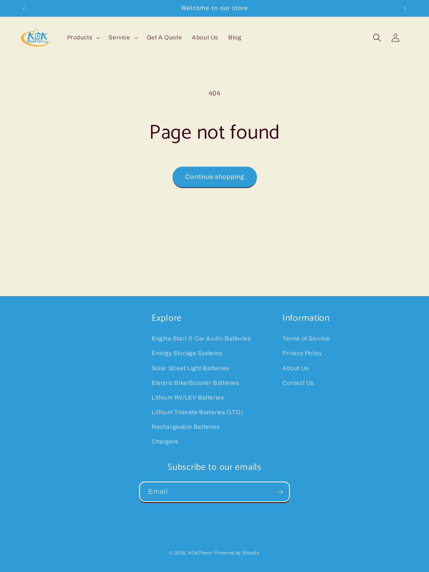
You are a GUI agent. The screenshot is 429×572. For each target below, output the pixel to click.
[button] (83, 37)
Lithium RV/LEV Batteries (188, 397)
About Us (295, 368)
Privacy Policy (302, 353)
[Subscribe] (280, 492)
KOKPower (200, 552)
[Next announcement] (405, 8)
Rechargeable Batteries (186, 427)
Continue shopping (214, 176)
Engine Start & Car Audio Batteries (201, 338)
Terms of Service (306, 338)
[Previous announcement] (24, 8)
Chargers (165, 441)
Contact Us (298, 383)
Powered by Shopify (237, 552)
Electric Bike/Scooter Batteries (195, 383)
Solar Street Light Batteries (190, 368)
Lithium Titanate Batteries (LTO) (197, 412)
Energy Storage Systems (187, 353)
